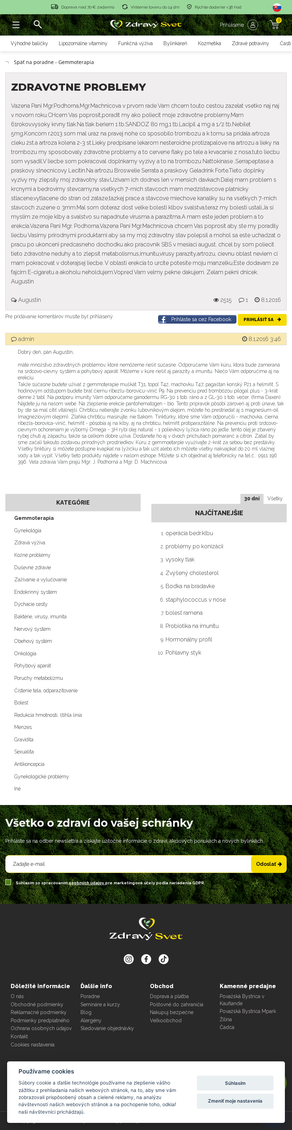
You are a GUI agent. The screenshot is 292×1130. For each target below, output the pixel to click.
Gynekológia (27, 530)
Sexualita (24, 752)
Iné (17, 788)
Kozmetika (209, 43)
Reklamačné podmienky (39, 1012)
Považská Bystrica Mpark (248, 1011)
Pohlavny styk (183, 652)
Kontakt (19, 1036)
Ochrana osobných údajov (41, 1028)
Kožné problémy (32, 555)
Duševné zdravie (32, 567)
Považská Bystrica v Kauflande (242, 999)
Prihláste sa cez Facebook (201, 319)
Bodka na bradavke (190, 586)
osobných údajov (87, 883)
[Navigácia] (16, 25)
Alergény (90, 1020)
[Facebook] (163, 959)
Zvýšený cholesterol (192, 573)
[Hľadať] (37, 25)
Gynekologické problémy (41, 776)
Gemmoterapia (34, 518)
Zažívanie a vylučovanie (40, 579)
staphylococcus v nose (196, 599)
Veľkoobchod (166, 1020)
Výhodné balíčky (29, 43)
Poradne (90, 996)
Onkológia (25, 653)
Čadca (227, 1027)
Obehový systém (33, 641)
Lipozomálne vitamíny (83, 43)
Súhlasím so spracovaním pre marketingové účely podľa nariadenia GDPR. (110, 883)
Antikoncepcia (29, 764)
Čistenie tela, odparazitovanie (46, 690)
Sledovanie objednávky (107, 1028)
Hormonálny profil (189, 639)
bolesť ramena (184, 612)
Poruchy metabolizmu (38, 678)
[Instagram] (129, 959)
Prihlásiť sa (259, 319)
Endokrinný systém (35, 592)
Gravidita (23, 739)
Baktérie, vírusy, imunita (40, 616)
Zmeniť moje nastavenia (235, 1101)
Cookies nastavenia (32, 1045)
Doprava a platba (169, 996)
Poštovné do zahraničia (176, 1004)
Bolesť (21, 702)
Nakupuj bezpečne (171, 1012)
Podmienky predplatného (40, 1020)
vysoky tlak (180, 559)
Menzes (23, 727)
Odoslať (266, 864)
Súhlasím (235, 1083)
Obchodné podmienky (37, 1004)
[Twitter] (146, 959)
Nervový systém (32, 629)
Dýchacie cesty (31, 604)
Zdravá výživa (29, 542)
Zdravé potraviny (250, 43)
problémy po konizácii (194, 546)
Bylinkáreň (175, 43)
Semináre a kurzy (100, 1004)
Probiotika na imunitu (192, 626)
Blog (86, 1012)
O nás (17, 996)
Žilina (226, 1019)
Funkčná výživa (135, 43)
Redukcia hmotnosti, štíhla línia (48, 715)
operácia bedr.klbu (189, 533)
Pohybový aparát (32, 665)
